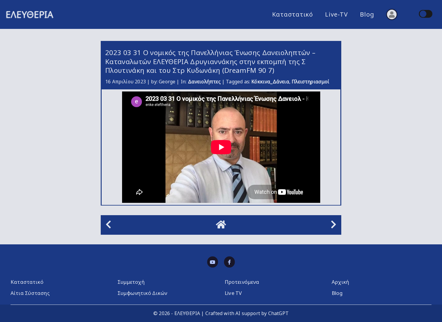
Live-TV (336, 14)
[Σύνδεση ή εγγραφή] (391, 14)
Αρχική (340, 281)
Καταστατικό (292, 14)
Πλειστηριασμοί (311, 81)
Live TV (233, 292)
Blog (367, 14)
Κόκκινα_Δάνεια (270, 81)
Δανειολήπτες (204, 81)
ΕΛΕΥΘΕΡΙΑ (30, 14)
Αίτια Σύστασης (30, 292)
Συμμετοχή (131, 281)
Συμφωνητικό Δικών (142, 292)
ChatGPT (278, 313)
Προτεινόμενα (242, 281)
